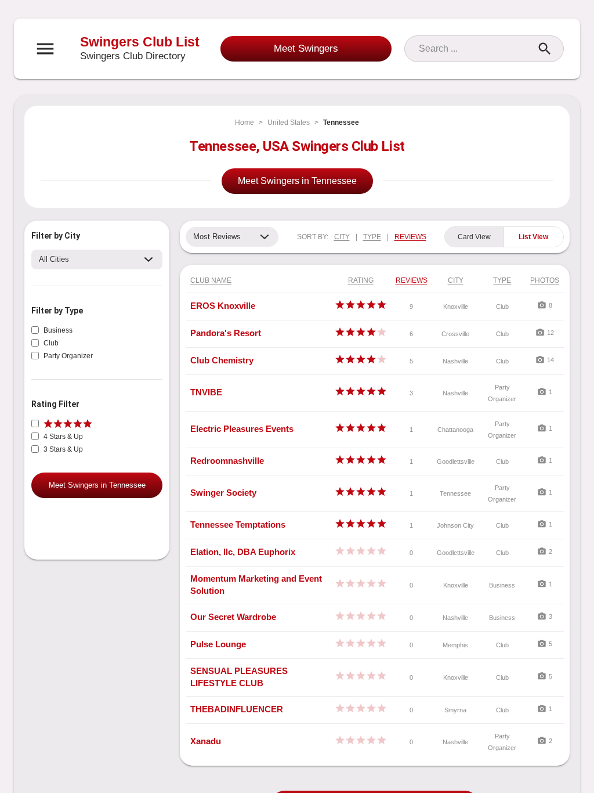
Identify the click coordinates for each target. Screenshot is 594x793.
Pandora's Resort (225, 333)
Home (244, 122)
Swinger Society (223, 493)
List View (533, 237)
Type (502, 280)
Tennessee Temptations (237, 524)
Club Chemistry (221, 360)
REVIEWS (410, 237)
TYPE (372, 237)
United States (288, 122)
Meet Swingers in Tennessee (297, 181)
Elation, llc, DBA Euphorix (242, 552)
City (455, 280)
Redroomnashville (227, 461)
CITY (342, 237)
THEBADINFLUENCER (236, 709)
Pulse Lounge (218, 644)
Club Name (210, 280)
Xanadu (205, 741)
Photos (544, 280)
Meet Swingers (306, 48)
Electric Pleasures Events (242, 429)
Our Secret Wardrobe (233, 617)
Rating (361, 280)
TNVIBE (206, 392)
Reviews (412, 280)
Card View (474, 237)
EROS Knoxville (222, 306)
